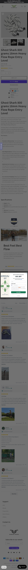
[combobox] (12, 285)
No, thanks (18, 295)
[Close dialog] (26, 273)
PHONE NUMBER (13, 283)
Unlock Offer (18, 292)
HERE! (21, 279)
